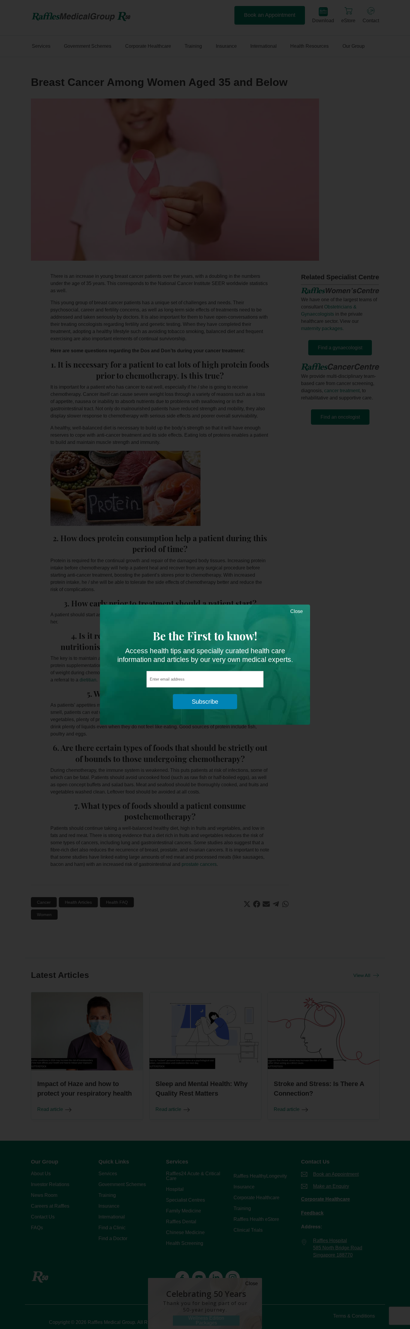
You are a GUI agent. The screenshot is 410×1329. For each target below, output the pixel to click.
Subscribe (205, 701)
